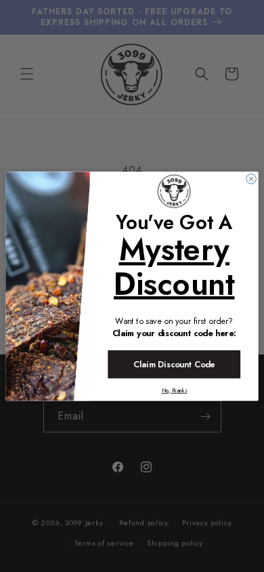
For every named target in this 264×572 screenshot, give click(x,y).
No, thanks (174, 390)
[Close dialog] (251, 178)
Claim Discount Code (174, 364)
